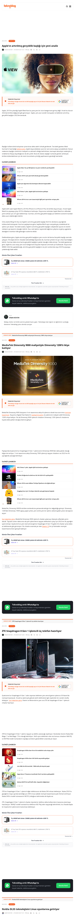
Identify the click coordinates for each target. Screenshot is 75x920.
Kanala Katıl (63, 301)
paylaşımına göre (37, 415)
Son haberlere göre (8, 519)
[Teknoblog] (10, 6)
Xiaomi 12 (45, 526)
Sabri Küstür (8, 913)
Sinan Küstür (8, 50)
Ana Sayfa (4, 41)
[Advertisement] (37, 584)
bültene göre (21, 149)
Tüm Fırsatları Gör (36, 283)
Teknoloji (12, 41)
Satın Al (13, 263)
